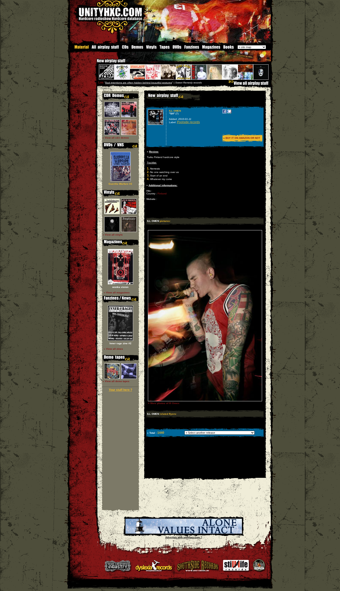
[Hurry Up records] (183, 532)
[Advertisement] (204, 474)
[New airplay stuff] (94, 63)
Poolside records (188, 122)
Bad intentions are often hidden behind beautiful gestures (138, 82)
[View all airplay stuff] (249, 84)
